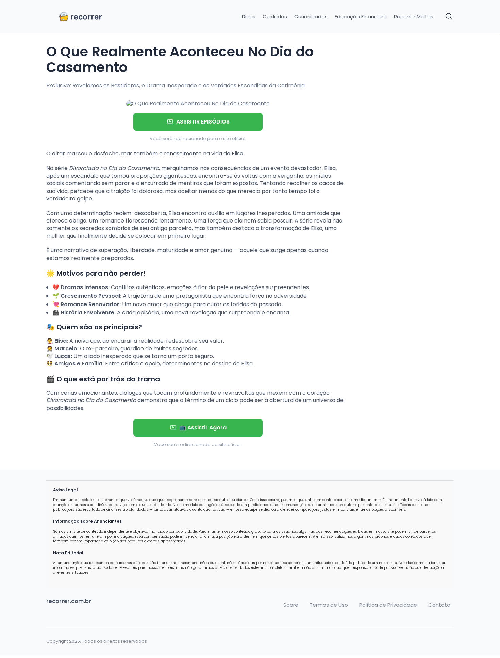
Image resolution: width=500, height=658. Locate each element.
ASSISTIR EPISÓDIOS (203, 122)
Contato (439, 605)
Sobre (290, 605)
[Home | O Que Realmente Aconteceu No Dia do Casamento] (94, 16)
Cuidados (275, 16)
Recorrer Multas (413, 16)
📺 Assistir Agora (203, 427)
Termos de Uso (329, 605)
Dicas (248, 16)
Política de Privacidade (388, 605)
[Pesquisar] (449, 16)
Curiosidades (311, 16)
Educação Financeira (361, 16)
